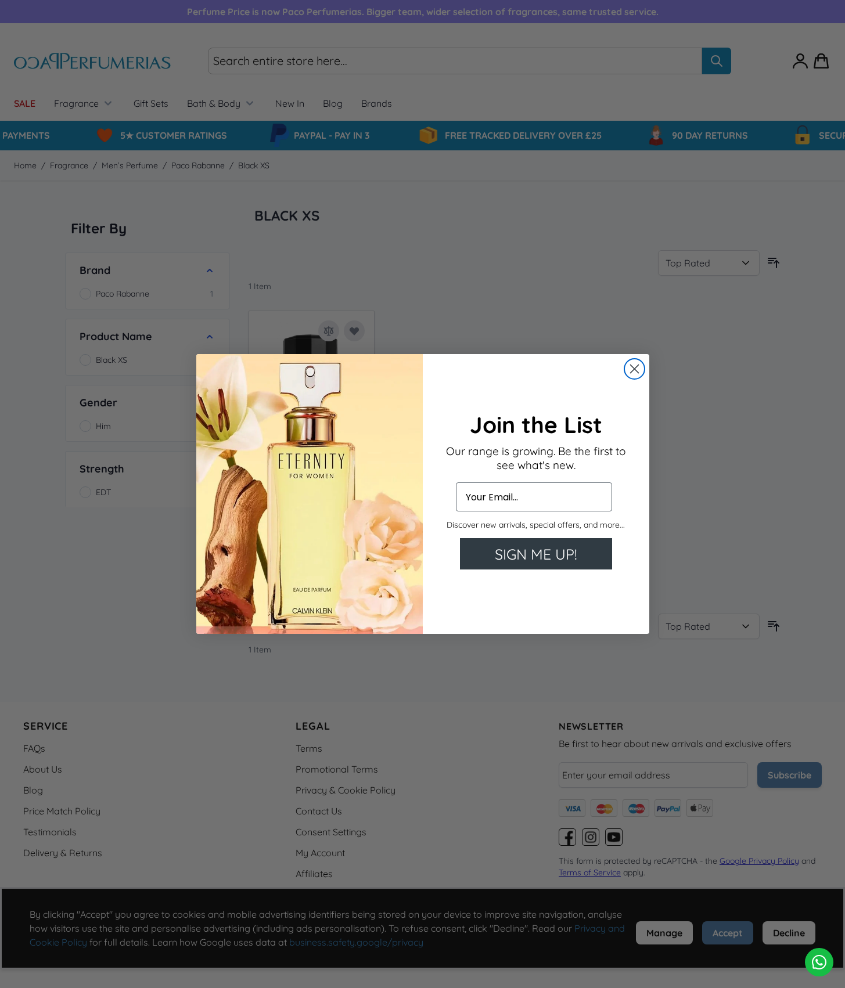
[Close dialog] (634, 369)
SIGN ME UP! (536, 554)
